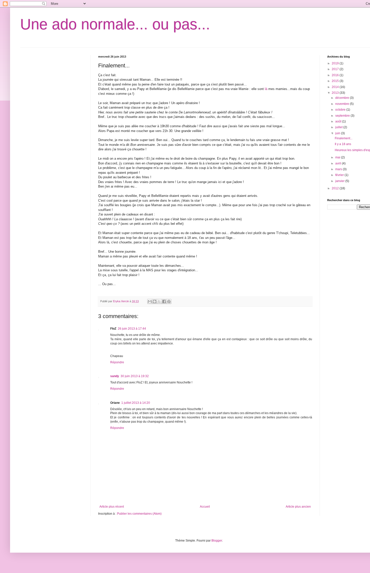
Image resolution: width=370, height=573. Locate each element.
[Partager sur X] (159, 301)
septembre (343, 115)
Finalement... (343, 138)
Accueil (205, 506)
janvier (340, 181)
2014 (336, 87)
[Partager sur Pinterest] (168, 301)
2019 (336, 63)
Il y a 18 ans (343, 144)
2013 (336, 93)
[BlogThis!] (154, 301)
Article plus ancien (298, 506)
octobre (340, 109)
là (266, 89)
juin (338, 133)
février (340, 175)
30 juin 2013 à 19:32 (135, 376)
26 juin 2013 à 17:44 (132, 328)
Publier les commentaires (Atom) (139, 513)
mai (338, 157)
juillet (339, 127)
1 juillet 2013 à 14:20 (135, 403)
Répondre (117, 362)
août (338, 121)
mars (339, 169)
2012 (336, 188)
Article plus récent (111, 506)
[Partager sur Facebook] (164, 301)
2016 (336, 75)
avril (338, 163)
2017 (336, 69)
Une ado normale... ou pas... (115, 24)
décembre (342, 98)
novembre (342, 104)
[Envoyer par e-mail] (149, 301)
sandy (114, 376)
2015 (336, 81)
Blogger (216, 540)
